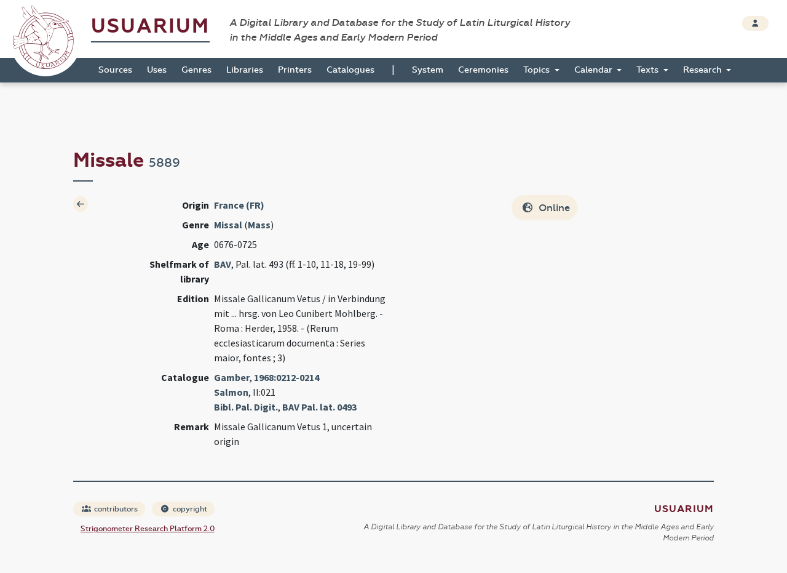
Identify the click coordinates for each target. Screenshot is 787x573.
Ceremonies (483, 70)
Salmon (231, 392)
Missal (228, 224)
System (427, 70)
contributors (115, 509)
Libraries (244, 70)
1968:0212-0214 (286, 377)
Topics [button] (537, 70)
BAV (222, 264)
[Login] (755, 23)
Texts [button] (648, 70)
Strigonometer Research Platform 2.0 (148, 528)
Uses (157, 70)
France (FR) (239, 205)
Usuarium (150, 26)
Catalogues (350, 70)
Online (553, 208)
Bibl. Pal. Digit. (246, 407)
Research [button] (703, 70)
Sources (115, 70)
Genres (196, 70)
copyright (189, 509)
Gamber (232, 377)
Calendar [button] (594, 70)
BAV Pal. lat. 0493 (319, 407)
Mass (259, 224)
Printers (295, 70)
